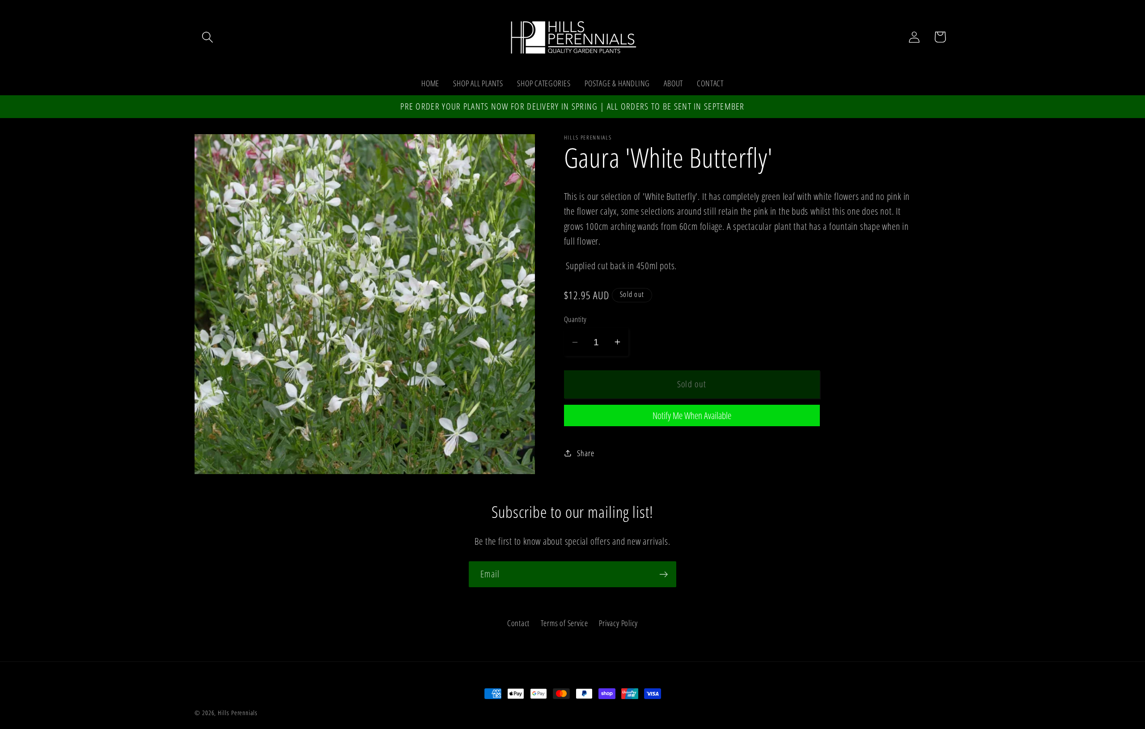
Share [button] (585, 453)
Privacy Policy (618, 622)
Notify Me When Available (692, 415)
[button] (207, 37)
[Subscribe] (663, 574)
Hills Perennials (238, 712)
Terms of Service (564, 622)
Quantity (575, 319)
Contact (518, 622)
